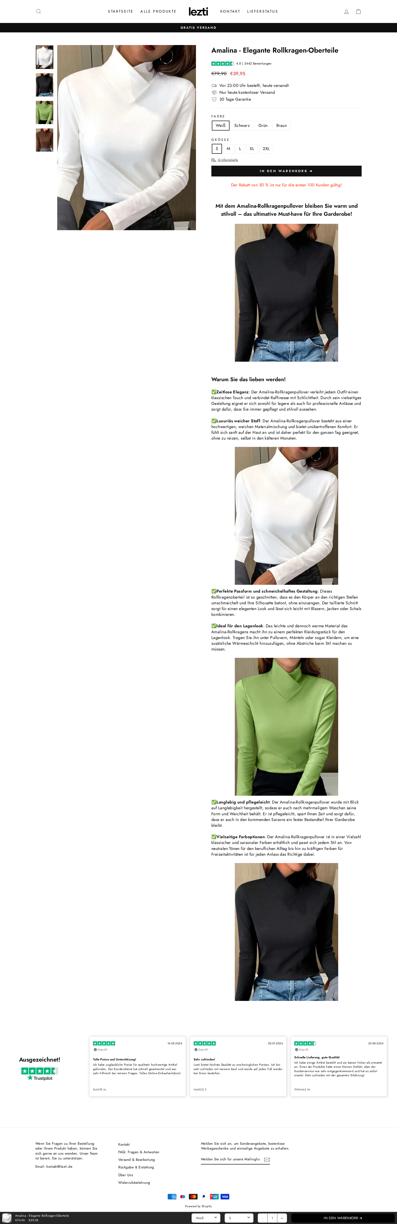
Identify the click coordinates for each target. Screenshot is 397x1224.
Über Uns (125, 1175)
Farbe (218, 116)
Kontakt (230, 11)
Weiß (221, 125)
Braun (281, 125)
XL (252, 149)
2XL (266, 149)
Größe (220, 139)
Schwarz (242, 125)
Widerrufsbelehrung (134, 1182)
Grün (263, 125)
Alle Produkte (158, 11)
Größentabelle (228, 160)
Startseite (120, 11)
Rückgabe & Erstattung (136, 1167)
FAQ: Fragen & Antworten (138, 1152)
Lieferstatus (262, 11)
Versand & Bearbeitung (136, 1159)
